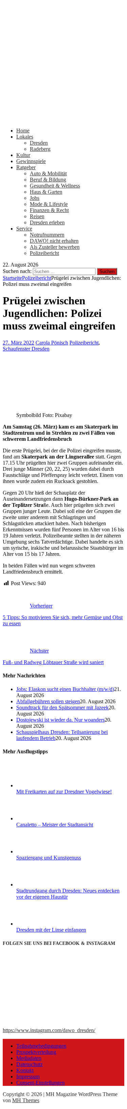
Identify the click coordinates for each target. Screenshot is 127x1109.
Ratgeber (26, 167)
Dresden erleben (47, 222)
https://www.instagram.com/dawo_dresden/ (49, 1030)
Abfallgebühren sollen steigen (48, 701)
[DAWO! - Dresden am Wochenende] (63, 119)
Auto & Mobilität (48, 173)
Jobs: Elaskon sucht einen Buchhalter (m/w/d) (65, 689)
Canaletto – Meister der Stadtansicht (54, 824)
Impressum (28, 1076)
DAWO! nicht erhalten (54, 241)
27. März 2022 (18, 342)
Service (24, 228)
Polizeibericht (44, 253)
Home (22, 130)
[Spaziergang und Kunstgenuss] (41, 851)
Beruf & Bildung (48, 179)
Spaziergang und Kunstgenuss (48, 858)
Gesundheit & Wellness (55, 186)
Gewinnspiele (31, 161)
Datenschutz (29, 1064)
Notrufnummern (47, 235)
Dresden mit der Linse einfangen (51, 930)
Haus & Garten (46, 192)
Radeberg (40, 149)
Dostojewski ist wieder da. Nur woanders (60, 720)
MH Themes (25, 1100)
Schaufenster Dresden (26, 349)
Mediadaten (28, 1058)
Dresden (39, 143)
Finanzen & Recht (49, 210)
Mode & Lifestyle (49, 204)
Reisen (37, 216)
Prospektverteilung (36, 1052)
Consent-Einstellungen (40, 1083)
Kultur (23, 155)
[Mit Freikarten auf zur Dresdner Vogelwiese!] (41, 785)
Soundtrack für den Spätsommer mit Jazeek (62, 707)
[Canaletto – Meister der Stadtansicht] (41, 818)
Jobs (34, 198)
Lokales (24, 137)
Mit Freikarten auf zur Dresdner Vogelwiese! (64, 791)
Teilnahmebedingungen (41, 1046)
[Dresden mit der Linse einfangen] (41, 924)
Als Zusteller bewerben (55, 247)
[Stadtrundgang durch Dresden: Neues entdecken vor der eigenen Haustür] (41, 884)
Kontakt (25, 1070)
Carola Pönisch (52, 342)
